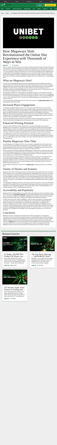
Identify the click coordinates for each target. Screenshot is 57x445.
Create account (50, 5)
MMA (51, 8)
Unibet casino (30, 164)
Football (8, 8)
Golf (34, 8)
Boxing (39, 8)
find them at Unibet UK (19, 194)
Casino (7, 13)
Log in (40, 5)
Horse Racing (27, 8)
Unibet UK (5, 65)
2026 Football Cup (17, 8)
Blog (2, 8)
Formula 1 (45, 8)
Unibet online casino (44, 100)
